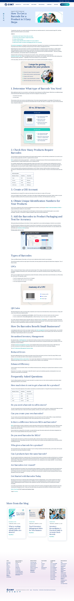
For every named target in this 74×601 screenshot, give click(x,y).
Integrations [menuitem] (17, 567)
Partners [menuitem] (8, 569)
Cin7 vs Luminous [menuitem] (53, 576)
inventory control (21, 227)
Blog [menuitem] (61, 562)
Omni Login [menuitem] (67, 1)
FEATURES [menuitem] (44, 560)
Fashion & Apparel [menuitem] (33, 563)
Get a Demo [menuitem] (8, 562)
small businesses (22, 340)
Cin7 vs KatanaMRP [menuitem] (53, 563)
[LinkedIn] (3, 13)
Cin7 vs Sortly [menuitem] (52, 571)
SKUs (12, 425)
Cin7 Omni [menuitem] (17, 566)
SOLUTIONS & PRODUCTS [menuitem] (18, 561)
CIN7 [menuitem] (8, 560)
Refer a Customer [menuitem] (8, 575)
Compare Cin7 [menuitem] (52, 579)
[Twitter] (3, 16)
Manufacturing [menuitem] (33, 566)
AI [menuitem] (41, 562)
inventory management (17, 45)
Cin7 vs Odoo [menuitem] (52, 566)
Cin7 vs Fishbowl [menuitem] (53, 568)
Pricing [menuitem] (16, 563)
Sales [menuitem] (42, 566)
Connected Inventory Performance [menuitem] (19, 574)
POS (43, 319)
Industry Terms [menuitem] (63, 572)
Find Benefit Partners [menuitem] (63, 582)
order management (40, 330)
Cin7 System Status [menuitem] (64, 583)
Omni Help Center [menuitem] (64, 576)
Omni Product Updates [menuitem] (63, 569)
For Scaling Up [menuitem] (17, 570)
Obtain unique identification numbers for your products (26, 40)
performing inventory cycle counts (21, 359)
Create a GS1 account (18, 39)
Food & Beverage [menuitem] (33, 562)
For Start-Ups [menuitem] (17, 568)
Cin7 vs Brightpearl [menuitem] (53, 567)
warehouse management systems (22, 344)
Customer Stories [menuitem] (64, 563)
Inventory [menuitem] (43, 563)
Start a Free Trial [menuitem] (8, 564)
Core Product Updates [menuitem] (63, 566)
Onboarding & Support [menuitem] (63, 571)
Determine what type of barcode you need (23, 36)
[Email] (3, 20)
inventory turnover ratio (16, 56)
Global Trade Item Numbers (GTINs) (53, 207)
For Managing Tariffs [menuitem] (19, 571)
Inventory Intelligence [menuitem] (19, 572)
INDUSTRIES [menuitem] (33, 560)
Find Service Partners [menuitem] (63, 578)
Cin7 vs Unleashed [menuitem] (53, 570)
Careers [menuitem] (8, 568)
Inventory (16, 491)
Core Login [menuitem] (61, 1)
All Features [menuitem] (43, 568)
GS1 (12, 160)
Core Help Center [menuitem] (64, 575)
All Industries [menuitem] (32, 572)
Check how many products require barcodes (23, 37)
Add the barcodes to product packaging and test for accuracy (27, 42)
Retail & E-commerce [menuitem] (34, 567)
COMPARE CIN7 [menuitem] (52, 561)
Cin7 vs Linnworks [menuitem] (53, 572)
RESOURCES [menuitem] (64, 560)
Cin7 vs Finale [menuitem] (52, 575)
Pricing (56, 4)
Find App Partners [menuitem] (64, 580)
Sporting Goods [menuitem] (33, 568)
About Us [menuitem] (8, 565)
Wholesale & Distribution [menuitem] (32, 570)
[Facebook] (3, 18)
